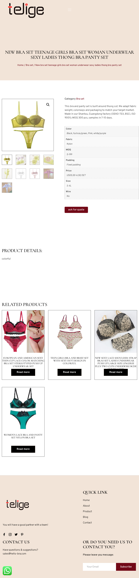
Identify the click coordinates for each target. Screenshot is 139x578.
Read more (23, 372)
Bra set (29, 65)
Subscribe (126, 566)
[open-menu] (69, 10)
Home (20, 65)
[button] (48, 104)
